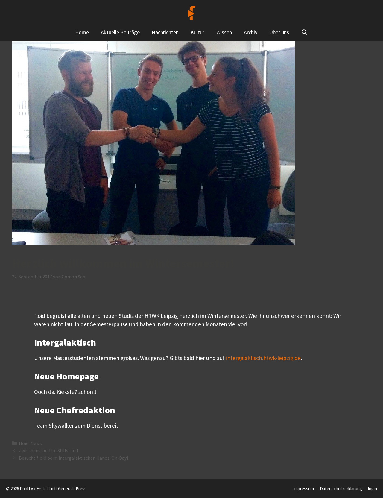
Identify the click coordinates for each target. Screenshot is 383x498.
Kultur (197, 32)
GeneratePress (72, 488)
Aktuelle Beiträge (120, 32)
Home (82, 32)
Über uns (279, 32)
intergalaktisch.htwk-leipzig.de (263, 358)
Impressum (303, 488)
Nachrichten (165, 32)
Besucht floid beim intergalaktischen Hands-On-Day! (73, 458)
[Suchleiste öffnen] (304, 32)
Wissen (224, 32)
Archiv (250, 32)
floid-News (30, 443)
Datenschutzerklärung (341, 488)
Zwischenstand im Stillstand (48, 450)
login (372, 488)
